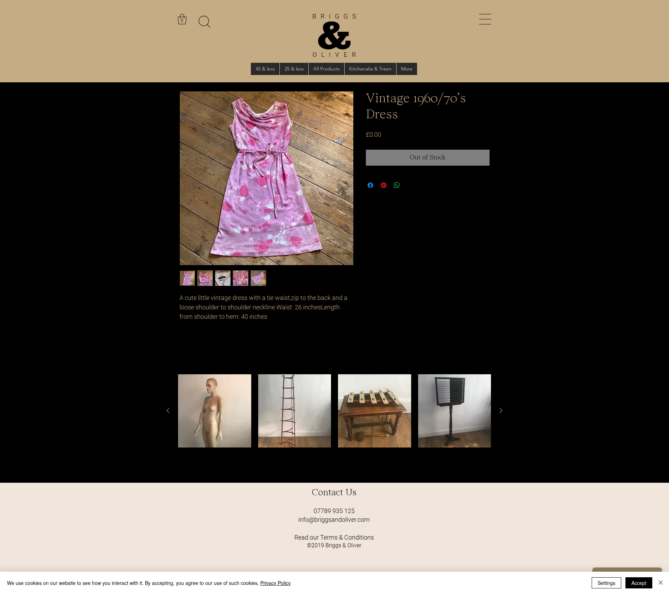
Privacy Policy (275, 582)
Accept (638, 582)
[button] (485, 19)
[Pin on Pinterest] (383, 185)
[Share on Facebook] (370, 185)
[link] (182, 19)
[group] (334, 425)
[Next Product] (501, 410)
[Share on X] (410, 185)
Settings (606, 582)
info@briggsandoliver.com (334, 519)
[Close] (660, 582)
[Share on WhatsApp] (397, 185)
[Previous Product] (168, 410)
